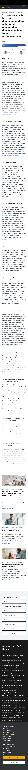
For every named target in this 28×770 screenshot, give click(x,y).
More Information (14, 762)
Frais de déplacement (9, 624)
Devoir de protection (9, 619)
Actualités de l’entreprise (10, 597)
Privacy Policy (14, 766)
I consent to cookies (14, 757)
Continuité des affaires (10, 602)
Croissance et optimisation (11, 610)
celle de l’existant (16, 180)
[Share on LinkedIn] (16, 58)
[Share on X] (11, 58)
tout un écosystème (7, 215)
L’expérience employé (9, 633)
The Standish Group (19, 90)
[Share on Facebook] (14, 58)
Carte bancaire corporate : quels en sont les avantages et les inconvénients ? (13, 493)
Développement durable (10, 615)
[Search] (24, 7)
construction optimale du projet (11, 155)
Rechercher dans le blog (22, 7)
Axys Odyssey (5, 112)
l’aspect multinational (7, 404)
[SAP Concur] (9, 2)
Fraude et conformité (9, 628)
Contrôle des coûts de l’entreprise (12, 606)
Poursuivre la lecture (7, 508)
